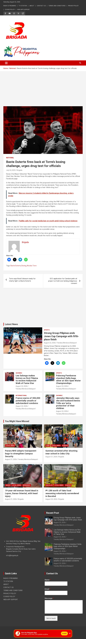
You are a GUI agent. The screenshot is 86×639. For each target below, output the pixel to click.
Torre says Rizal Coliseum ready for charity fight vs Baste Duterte (22, 280)
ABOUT (31, 6)
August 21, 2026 (11, 459)
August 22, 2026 (50, 343)
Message (49, 598)
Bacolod (49, 485)
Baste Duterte (16, 266)
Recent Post (52, 513)
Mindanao (26, 485)
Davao (8, 485)
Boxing (24, 266)
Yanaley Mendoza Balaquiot (67, 343)
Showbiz (19, 373)
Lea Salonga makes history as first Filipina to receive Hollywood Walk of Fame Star (27, 379)
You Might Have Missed (17, 421)
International (21, 395)
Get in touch (51, 618)
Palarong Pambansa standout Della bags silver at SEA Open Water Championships (68, 379)
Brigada (19, 170)
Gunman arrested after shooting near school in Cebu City (61, 452)
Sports (46, 330)
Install (64, 633)
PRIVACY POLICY (73, 6)
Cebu (48, 445)
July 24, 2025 (10, 170)
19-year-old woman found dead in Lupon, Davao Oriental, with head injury (21, 493)
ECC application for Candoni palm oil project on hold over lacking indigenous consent (62, 281)
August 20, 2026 (51, 499)
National (10, 158)
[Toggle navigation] (6, 63)
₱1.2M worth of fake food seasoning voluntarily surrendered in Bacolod (62, 493)
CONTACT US (41, 6)
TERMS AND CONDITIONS (57, 6)
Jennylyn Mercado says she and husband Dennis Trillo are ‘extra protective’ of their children (68, 403)
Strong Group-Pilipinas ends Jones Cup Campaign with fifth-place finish (61, 336)
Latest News (11, 324)
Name (48, 580)
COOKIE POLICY (10, 9)
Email (47, 589)
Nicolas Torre (32, 266)
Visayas (65, 445)
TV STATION (23, 6)
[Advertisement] (43, 90)
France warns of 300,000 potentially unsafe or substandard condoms (28, 400)
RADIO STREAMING (9, 6)
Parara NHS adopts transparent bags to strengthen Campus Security (20, 453)
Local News (10, 445)
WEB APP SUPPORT (23, 9)
